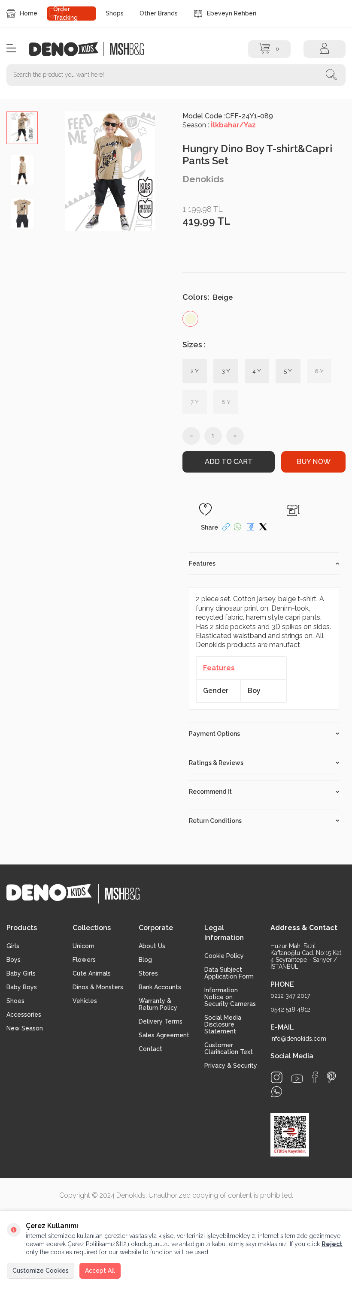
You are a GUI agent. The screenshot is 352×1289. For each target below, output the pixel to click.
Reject (332, 1244)
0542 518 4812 (290, 1009)
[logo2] (127, 49)
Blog (145, 959)
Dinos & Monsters (98, 987)
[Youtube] (297, 1079)
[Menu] (11, 48)
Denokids (203, 179)
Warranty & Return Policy (158, 1004)
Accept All (100, 1270)
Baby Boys (21, 987)
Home (28, 13)
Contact (150, 1048)
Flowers (84, 959)
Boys (13, 959)
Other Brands (159, 13)
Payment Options (214, 733)
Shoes (15, 1000)
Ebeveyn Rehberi (231, 13)
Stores (148, 973)
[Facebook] (314, 1077)
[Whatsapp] (276, 1091)
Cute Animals (92, 973)
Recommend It (210, 791)
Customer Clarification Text (228, 1048)
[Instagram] (276, 1077)
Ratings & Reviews (216, 762)
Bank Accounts (160, 987)
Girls (12, 946)
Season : (219, 125)
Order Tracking (65, 13)
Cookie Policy (224, 955)
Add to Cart (229, 462)
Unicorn (83, 946)
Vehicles (85, 1000)
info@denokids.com (298, 1038)
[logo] (68, 49)
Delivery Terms (160, 1021)
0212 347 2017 (290, 995)
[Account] (324, 49)
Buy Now (314, 462)
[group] (110, 171)
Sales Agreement (164, 1035)
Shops (115, 13)
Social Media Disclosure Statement (222, 1024)
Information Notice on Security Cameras (230, 997)
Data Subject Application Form (229, 973)
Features (202, 563)
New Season (24, 1028)
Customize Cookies (40, 1270)
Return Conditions (215, 820)
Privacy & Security (230, 1065)
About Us (152, 946)
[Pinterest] (331, 1077)
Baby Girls (21, 973)
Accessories (23, 1014)
